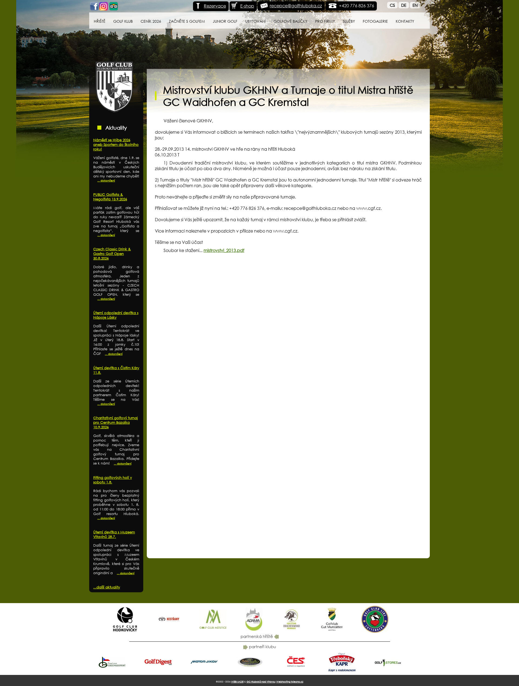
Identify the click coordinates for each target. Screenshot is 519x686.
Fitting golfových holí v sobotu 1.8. (112, 480)
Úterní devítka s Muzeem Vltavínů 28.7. (114, 534)
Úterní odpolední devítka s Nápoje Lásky (115, 315)
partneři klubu (262, 646)
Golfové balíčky (290, 21)
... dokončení (106, 181)
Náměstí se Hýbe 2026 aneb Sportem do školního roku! (116, 145)
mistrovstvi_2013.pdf (224, 250)
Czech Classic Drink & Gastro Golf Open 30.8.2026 (112, 254)
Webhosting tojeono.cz (289, 681)
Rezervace (215, 6)
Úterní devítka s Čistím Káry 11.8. (116, 370)
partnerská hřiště (257, 636)
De (403, 5)
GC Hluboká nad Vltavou (261, 681)
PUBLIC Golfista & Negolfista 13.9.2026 (110, 196)
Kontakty (405, 21)
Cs (392, 5)
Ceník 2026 (151, 21)
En (415, 5)
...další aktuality (106, 587)
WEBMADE (237, 681)
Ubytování (255, 21)
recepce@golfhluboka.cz (296, 5)
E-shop (247, 6)
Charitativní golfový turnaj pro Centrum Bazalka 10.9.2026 (115, 422)
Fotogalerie (375, 21)
